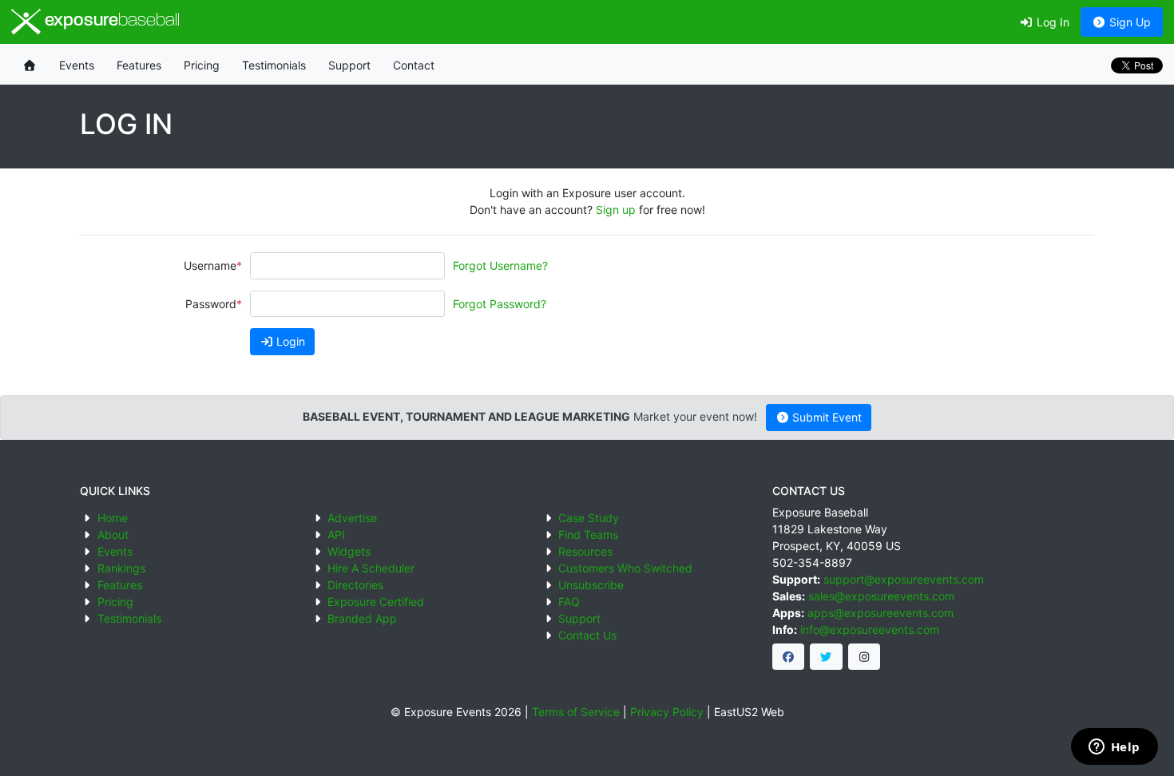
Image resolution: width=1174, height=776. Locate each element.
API (336, 534)
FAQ (569, 601)
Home (112, 518)
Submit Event (825, 417)
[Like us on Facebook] (788, 657)
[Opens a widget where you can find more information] (1114, 748)
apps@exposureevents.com (880, 613)
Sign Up (1128, 22)
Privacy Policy (667, 712)
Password (210, 304)
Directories (355, 585)
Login (289, 341)
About (113, 534)
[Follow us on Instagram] (864, 657)
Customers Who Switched (625, 568)
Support (349, 65)
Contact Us (587, 635)
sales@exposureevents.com (881, 596)
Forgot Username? (500, 265)
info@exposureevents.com (869, 629)
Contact (413, 65)
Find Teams (588, 534)
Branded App (362, 618)
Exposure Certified (375, 601)
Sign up (616, 209)
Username (210, 265)
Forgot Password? (499, 304)
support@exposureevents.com (903, 579)
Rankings (121, 568)
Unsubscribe (591, 585)
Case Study (588, 518)
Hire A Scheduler (370, 568)
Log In (1051, 22)
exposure (110, 21)
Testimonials (274, 65)
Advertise (352, 518)
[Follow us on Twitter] (826, 657)
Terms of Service (576, 712)
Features (139, 65)
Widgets (349, 551)
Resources (585, 551)
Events (76, 65)
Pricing (202, 65)
